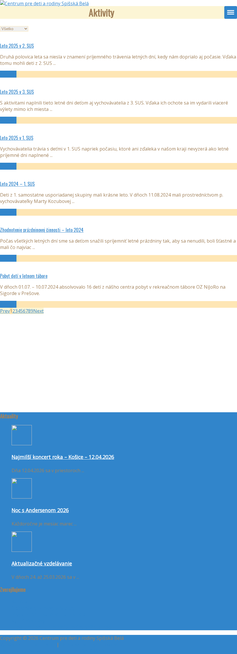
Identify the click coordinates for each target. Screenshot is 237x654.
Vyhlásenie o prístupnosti (27, 644)
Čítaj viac (8, 74)
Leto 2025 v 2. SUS (17, 45)
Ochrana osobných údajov (88, 644)
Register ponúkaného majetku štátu (51, 614)
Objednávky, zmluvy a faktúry (43, 608)
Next (38, 311)
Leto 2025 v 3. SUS (17, 91)
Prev (5, 311)
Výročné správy (28, 621)
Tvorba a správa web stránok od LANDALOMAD (52, 651)
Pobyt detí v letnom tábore (23, 275)
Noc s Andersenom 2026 (40, 510)
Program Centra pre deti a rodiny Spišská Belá (62, 627)
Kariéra (19, 601)
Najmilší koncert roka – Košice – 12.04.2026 (63, 456)
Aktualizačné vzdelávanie (42, 563)
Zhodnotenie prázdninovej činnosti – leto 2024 (42, 229)
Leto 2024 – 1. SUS (17, 183)
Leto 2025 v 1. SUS (16, 137)
